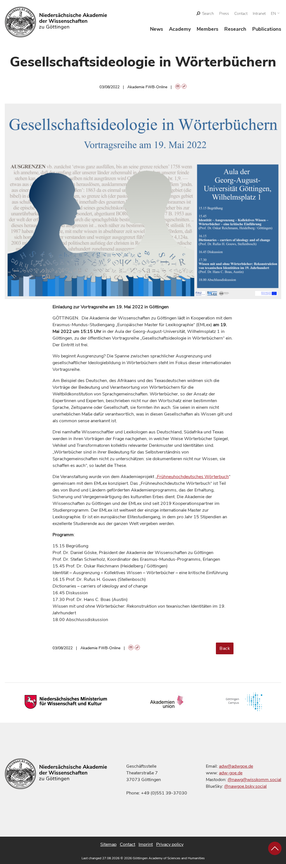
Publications (266, 29)
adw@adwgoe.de (236, 766)
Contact (240, 13)
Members (207, 29)
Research (235, 29)
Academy (180, 29)
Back (225, 648)
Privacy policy (169, 844)
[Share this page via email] (177, 87)
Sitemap (108, 844)
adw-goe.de (230, 773)
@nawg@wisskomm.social (254, 780)
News (156, 29)
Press (224, 13)
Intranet (259, 13)
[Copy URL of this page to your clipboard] (184, 87)
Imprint (146, 844)
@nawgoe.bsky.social (245, 786)
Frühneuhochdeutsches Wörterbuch (193, 477)
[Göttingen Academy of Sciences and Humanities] (56, 22)
